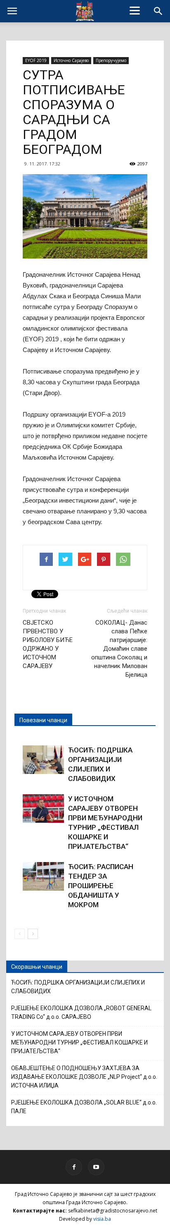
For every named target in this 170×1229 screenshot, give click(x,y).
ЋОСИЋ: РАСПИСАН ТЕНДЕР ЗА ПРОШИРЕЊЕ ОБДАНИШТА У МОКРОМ (100, 885)
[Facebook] (74, 1167)
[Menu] (135, 10)
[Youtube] (96, 1167)
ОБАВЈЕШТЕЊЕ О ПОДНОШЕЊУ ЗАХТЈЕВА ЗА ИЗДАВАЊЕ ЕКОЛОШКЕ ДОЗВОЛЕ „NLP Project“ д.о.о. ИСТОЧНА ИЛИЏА (84, 1077)
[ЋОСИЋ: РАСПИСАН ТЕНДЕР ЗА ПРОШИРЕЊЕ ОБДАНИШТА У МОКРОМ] (43, 876)
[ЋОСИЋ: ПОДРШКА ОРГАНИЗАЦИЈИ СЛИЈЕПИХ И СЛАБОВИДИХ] (43, 759)
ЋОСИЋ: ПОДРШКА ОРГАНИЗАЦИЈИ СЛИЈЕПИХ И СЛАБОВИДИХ (78, 986)
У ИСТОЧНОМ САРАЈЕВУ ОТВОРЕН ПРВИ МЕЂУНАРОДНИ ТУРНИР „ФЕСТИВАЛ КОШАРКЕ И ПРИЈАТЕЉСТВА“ (79, 1042)
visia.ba (102, 1218)
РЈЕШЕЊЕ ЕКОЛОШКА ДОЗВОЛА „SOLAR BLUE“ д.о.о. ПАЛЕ (84, 1106)
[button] (158, 11)
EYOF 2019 (36, 60)
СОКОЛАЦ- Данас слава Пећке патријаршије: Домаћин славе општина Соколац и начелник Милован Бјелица (119, 648)
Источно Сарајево (71, 60)
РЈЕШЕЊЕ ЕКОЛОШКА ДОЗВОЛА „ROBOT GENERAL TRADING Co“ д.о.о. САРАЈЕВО (81, 1012)
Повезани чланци (43, 720)
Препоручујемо (111, 60)
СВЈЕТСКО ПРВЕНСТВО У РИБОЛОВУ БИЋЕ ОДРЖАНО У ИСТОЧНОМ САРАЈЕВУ (48, 644)
